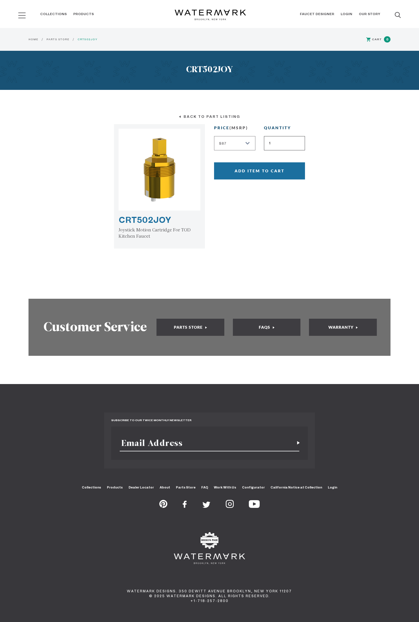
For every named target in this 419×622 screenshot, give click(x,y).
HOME (33, 39)
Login (346, 14)
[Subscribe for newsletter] (296, 443)
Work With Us (225, 487)
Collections (53, 14)
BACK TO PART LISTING (211, 116)
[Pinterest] (163, 506)
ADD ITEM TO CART (259, 171)
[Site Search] (398, 15)
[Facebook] (184, 506)
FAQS (265, 327)
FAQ (204, 487)
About (165, 487)
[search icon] (17, 13)
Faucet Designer (317, 14)
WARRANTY (341, 327)
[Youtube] (254, 506)
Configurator (253, 487)
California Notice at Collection (296, 487)
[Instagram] (230, 506)
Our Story (369, 14)
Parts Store (186, 487)
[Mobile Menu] (22, 15)
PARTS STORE (57, 39)
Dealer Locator (141, 487)
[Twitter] (206, 506)
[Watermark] (210, 15)
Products (83, 14)
